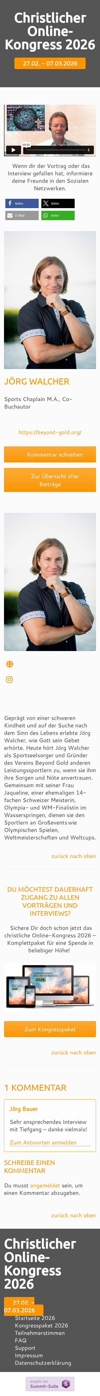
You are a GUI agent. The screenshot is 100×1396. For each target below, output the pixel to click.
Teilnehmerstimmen (40, 1333)
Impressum (29, 1355)
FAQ (21, 1340)
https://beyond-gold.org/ (50, 432)
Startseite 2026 (35, 1318)
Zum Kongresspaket (50, 1029)
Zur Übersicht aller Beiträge (54, 480)
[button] (22, 203)
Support (25, 1348)
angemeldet (45, 1185)
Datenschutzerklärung (43, 1363)
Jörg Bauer (24, 1109)
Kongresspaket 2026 (41, 1325)
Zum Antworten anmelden (43, 1142)
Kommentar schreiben (54, 454)
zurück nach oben (73, 856)
